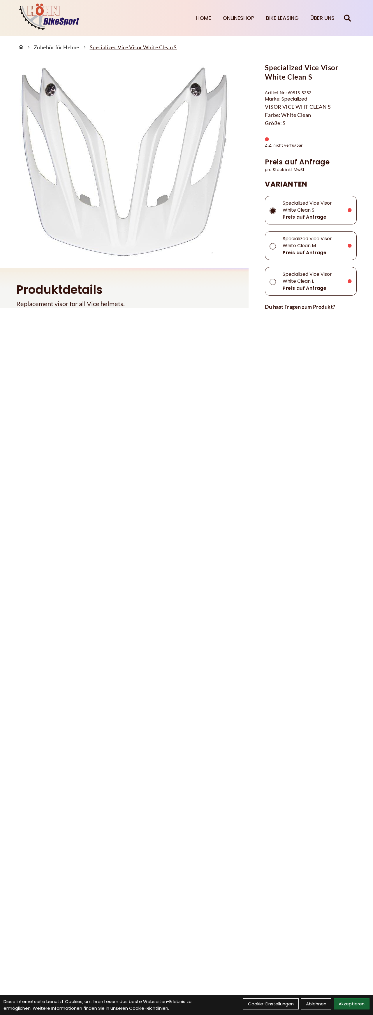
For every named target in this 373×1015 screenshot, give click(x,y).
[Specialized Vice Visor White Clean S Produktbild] (124, 162)
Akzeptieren (352, 1004)
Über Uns (322, 18)
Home (203, 18)
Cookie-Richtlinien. (149, 1008)
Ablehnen (316, 1004)
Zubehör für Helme (56, 47)
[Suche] (347, 18)
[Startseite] (21, 47)
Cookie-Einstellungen (271, 1004)
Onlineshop (238, 18)
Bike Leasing (282, 18)
